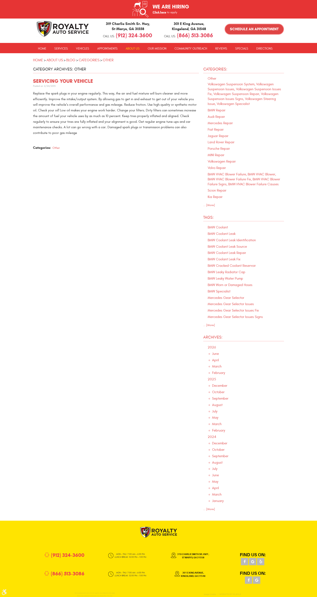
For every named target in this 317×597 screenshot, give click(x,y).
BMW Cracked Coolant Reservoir (232, 266)
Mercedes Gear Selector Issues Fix (233, 310)
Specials (241, 48)
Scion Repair (217, 190)
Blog (70, 60)
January (218, 501)
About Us (133, 48)
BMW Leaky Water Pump (225, 278)
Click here (159, 12)
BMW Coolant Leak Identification (232, 240)
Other (108, 60)
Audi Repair (216, 117)
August (217, 405)
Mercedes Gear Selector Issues (231, 304)
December (219, 386)
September (220, 398)
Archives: (213, 337)
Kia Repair (215, 197)
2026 (212, 347)
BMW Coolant (218, 227)
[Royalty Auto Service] (62, 28)
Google (252, 561)
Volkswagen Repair (222, 161)
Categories (89, 60)
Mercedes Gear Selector (226, 298)
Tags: (208, 217)
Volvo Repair (217, 168)
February (218, 373)
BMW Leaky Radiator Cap (226, 272)
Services (61, 48)
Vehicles (82, 48)
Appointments (107, 48)
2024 (212, 437)
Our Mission (157, 48)
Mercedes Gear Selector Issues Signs (235, 317)
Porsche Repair (219, 149)
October (218, 392)
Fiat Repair (216, 130)
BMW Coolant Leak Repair (227, 253)
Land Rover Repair (221, 142)
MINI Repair (216, 155)
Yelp (260, 561)
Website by (230, 594)
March (217, 366)
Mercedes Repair (220, 123)
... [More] (209, 205)
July (214, 411)
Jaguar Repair (218, 136)
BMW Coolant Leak (222, 234)
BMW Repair (216, 110)
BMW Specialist (219, 291)
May (215, 418)
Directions (264, 48)
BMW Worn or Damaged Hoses (230, 285)
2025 (212, 379)
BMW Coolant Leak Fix (224, 259)
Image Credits (210, 594)
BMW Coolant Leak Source (227, 247)
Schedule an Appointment (254, 29)
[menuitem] (42, 48)
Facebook (244, 561)
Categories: (215, 69)
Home (42, 48)
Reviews (221, 48)
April (215, 360)
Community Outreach (190, 48)
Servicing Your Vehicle (63, 81)
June (215, 354)
